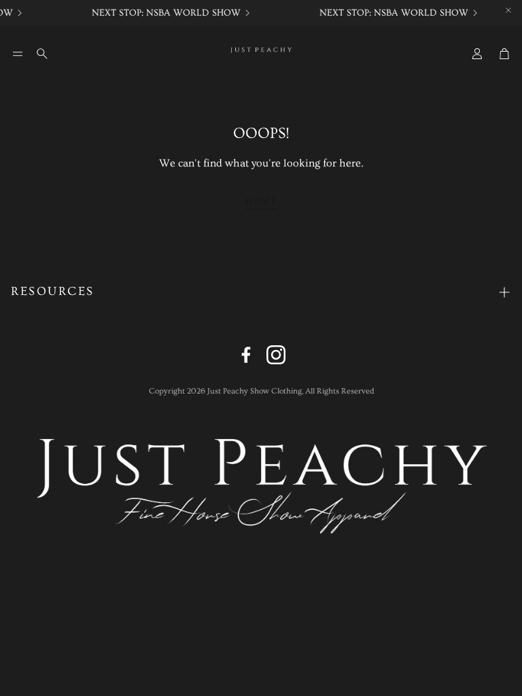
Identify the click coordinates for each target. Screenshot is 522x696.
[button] (17, 53)
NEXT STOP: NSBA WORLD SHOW (164, 13)
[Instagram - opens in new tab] (275, 354)
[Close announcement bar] (508, 10)
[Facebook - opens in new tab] (246, 354)
